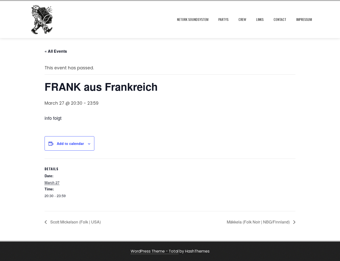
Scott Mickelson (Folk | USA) (75, 222)
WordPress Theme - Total (154, 251)
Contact (280, 19)
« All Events (56, 51)
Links (260, 19)
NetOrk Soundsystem (192, 19)
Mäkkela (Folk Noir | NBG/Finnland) (259, 222)
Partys (223, 19)
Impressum (304, 19)
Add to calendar (70, 143)
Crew (242, 19)
